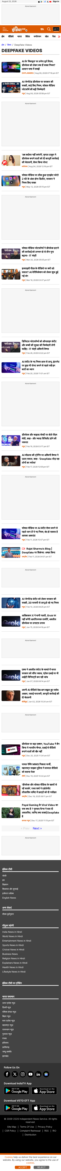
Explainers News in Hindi (14, 962)
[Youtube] (30, 1074)
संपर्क (4, 875)
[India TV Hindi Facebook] (45, 1)
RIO (54, 1130)
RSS (46, 1130)
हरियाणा (5, 1042)
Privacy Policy (45, 1126)
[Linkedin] (38, 1074)
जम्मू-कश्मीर (7, 1051)
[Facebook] (7, 1074)
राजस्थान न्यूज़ (8, 1029)
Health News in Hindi (12, 967)
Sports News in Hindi (13, 945)
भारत (19, 36)
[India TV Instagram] (23, 1074)
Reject (41, 1167)
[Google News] (46, 1074)
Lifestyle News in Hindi (13, 971)
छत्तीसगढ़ (5, 1047)
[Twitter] (15, 1074)
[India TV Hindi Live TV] (56, 29)
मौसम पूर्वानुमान (8, 914)
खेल (46, 36)
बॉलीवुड (24, 702)
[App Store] (44, 1091)
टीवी (23, 776)
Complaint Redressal (30, 1130)
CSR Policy (10, 1130)
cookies (30, 1162)
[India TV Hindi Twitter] (48, 1)
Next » (37, 828)
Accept (22, 1167)
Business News (10, 954)
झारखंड (5, 1056)
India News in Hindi (12, 931)
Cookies (9, 1157)
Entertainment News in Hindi (16, 940)
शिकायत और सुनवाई (10, 889)
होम (3, 36)
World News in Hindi (12, 936)
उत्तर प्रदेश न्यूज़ (8, 1003)
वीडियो (10, 36)
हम (3, 880)
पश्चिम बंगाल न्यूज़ (9, 1011)
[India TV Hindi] (19, 29)
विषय (9, 44)
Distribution (30, 1134)
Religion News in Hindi (13, 958)
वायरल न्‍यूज (26, 821)
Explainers (28, 73)
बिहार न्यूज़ (6, 1016)
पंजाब (4, 1038)
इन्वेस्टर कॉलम (8, 893)
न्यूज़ (23, 94)
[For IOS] (44, 1108)
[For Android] (16, 1108)
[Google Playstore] (16, 1091)
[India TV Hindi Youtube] (50, 1)
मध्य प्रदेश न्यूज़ (8, 1020)
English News (9, 897)
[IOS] (39, 1)
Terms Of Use (27, 1126)
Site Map (11, 1126)
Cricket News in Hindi (13, 949)
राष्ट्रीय (24, 557)
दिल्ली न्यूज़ (6, 1007)
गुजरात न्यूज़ (7, 1034)
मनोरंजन (37, 36)
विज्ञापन (5, 884)
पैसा (54, 36)
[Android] (42, 1)
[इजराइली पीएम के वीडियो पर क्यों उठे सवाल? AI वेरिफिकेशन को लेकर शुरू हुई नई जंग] (11, 274)
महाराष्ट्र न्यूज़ (7, 1025)
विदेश (27, 36)
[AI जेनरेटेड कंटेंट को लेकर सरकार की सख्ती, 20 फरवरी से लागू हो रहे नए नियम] (11, 603)
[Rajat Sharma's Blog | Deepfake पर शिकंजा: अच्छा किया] (11, 552)
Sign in (56, 1)
